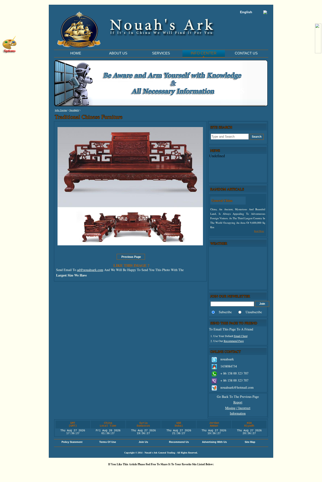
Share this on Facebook (219, 472)
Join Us (143, 442)
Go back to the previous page (238, 396)
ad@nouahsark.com (90, 270)
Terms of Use (107, 442)
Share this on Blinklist (190, 472)
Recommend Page (234, 341)
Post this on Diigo (205, 472)
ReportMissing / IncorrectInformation (237, 408)
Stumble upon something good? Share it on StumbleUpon (148, 472)
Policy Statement (72, 442)
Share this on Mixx (162, 472)
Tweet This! (120, 472)
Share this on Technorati (176, 472)
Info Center (61, 110)
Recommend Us (179, 442)
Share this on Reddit (134, 472)
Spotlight (74, 110)
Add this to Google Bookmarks (91, 472)
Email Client (241, 336)
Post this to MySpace (233, 472)
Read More (259, 231)
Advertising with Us (214, 442)
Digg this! (106, 472)
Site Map (250, 442)
